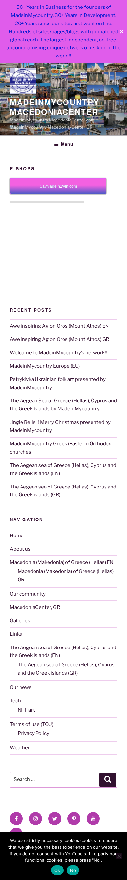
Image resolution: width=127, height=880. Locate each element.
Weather (20, 748)
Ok (57, 870)
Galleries (20, 621)
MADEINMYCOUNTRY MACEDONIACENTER (54, 106)
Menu (67, 144)
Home (17, 535)
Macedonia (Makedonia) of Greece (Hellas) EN (61, 562)
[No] (119, 856)
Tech (15, 701)
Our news (21, 687)
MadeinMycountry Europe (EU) (45, 366)
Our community (28, 594)
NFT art (26, 710)
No (73, 870)
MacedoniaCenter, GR (35, 607)
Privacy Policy (33, 733)
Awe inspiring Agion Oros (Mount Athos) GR (59, 339)
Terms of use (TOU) (31, 724)
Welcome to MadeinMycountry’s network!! (58, 353)
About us (20, 549)
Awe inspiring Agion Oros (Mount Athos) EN (59, 326)
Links (16, 634)
